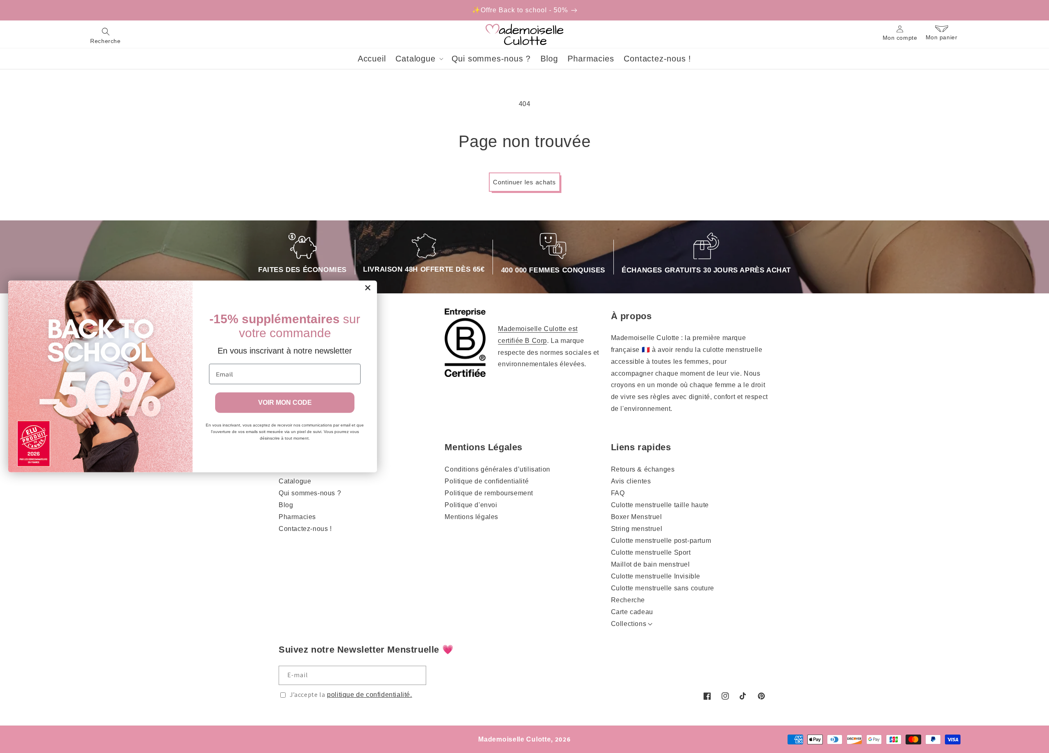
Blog (286, 504)
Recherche (628, 600)
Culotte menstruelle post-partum (661, 540)
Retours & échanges (643, 469)
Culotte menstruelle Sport (651, 552)
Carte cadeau (632, 611)
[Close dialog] (368, 288)
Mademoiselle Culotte (514, 739)
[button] (106, 34)
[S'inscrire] (417, 675)
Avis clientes (631, 481)
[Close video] (573, 358)
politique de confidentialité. (369, 694)
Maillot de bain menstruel (650, 564)
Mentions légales (471, 516)
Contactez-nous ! (305, 528)
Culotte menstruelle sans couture (662, 588)
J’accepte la (351, 694)
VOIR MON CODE (285, 402)
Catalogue (295, 481)
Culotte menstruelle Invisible (655, 576)
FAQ (618, 493)
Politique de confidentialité (487, 481)
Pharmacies (297, 516)
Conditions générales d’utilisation (497, 469)
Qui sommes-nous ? (310, 493)
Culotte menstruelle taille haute (660, 504)
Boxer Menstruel (636, 516)
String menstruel (637, 528)
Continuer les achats (524, 182)
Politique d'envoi (471, 504)
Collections (629, 623)
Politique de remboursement (489, 493)
